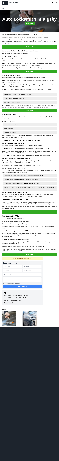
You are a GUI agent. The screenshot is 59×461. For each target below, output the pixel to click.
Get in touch (29, 23)
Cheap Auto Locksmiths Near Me (12, 300)
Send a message (22, 286)
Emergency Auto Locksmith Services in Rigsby (15, 295)
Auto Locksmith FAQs (8, 303)
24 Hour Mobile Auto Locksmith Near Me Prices (16, 298)
